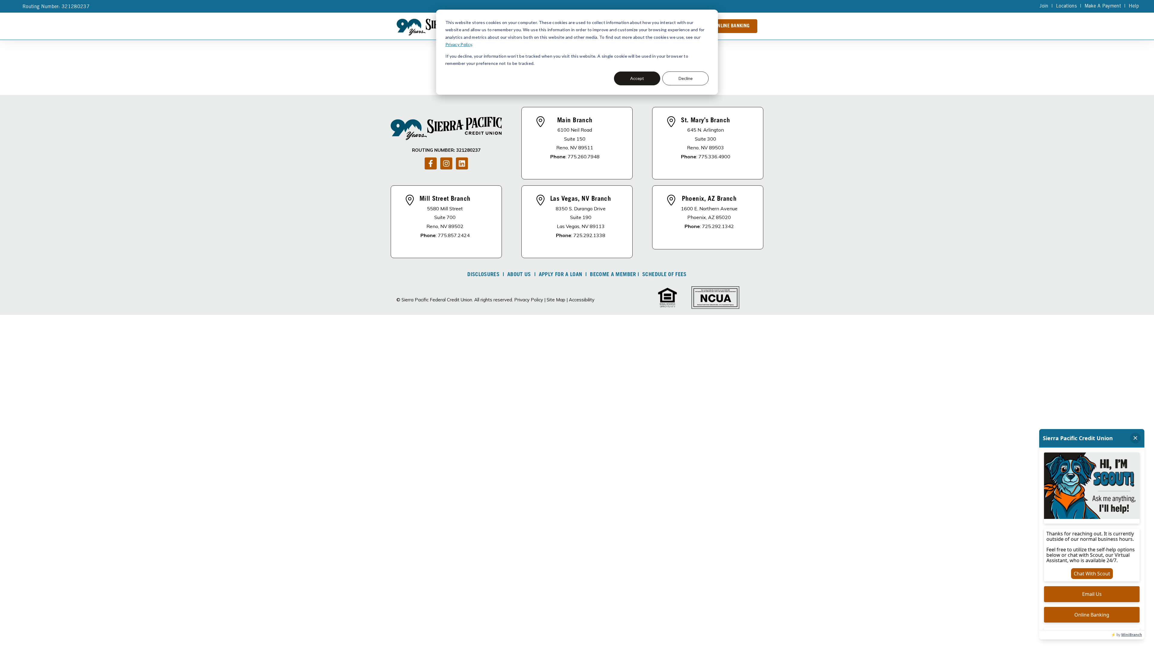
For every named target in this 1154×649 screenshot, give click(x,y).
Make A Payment (1103, 6)
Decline (686, 78)
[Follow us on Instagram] (446, 163)
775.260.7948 (584, 157)
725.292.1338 (589, 235)
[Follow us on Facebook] (431, 163)
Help (1134, 6)
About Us (519, 275)
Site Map (556, 300)
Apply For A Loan (560, 275)
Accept (637, 78)
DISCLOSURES (483, 275)
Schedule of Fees (664, 275)
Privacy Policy (458, 44)
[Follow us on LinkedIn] (462, 163)
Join (1044, 6)
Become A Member (613, 275)
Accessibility (581, 300)
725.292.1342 (718, 226)
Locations (1066, 6)
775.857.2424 (454, 235)
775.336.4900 (714, 157)
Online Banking (732, 26)
